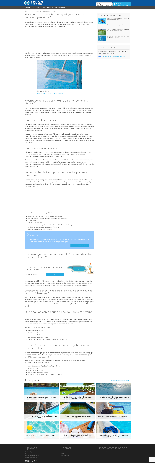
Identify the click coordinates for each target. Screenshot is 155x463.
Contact (63, 452)
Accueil (26, 11)
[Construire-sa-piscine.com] (59, 3)
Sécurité (28, 7)
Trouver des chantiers (102, 452)
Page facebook (65, 455)
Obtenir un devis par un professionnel (50, 93)
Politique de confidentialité (32, 455)
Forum (62, 453)
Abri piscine (36, 7)
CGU (26, 453)
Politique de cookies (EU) (31, 457)
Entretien (50, 7)
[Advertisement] (59, 40)
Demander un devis (81, 246)
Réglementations (60, 7)
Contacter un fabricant (123, 4)
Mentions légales (29, 452)
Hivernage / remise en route (49, 11)
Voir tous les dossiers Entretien (119, 380)
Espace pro (105, 4)
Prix (44, 7)
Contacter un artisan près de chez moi (111, 56)
